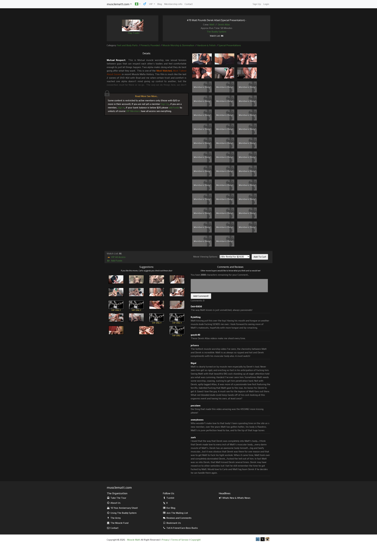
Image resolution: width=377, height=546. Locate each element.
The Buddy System (216, 31)
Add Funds (114, 260)
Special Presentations (229, 45)
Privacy (165, 539)
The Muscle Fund (119, 523)
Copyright (196, 539)
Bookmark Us (173, 523)
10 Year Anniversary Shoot (124, 507)
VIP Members (133, 111)
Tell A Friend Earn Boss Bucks (182, 528)
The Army (115, 518)
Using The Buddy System (123, 512)
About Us (115, 502)
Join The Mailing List (177, 512)
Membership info (173, 4)
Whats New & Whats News (236, 497)
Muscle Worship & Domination (178, 45)
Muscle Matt (133, 539)
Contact (189, 4)
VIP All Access (117, 257)
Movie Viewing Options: (205, 256)
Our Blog (170, 507)
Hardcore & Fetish (206, 45)
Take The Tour (118, 497)
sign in (121, 107)
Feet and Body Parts (127, 45)
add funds (174, 107)
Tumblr (170, 497)
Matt (211, 24)
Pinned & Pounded (150, 45)
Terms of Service (179, 539)
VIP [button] (151, 4)
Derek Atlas (224, 24)
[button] (138, 4)
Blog (159, 4)
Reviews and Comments (178, 518)
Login (266, 4)
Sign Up (257, 4)
